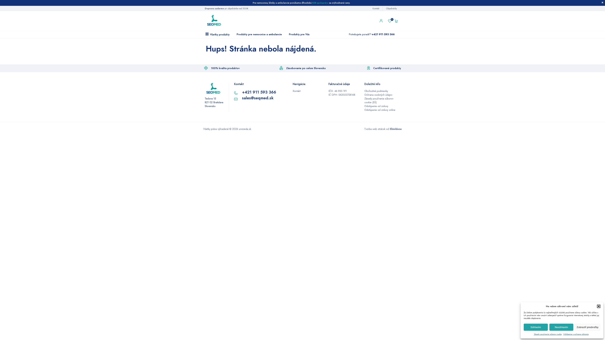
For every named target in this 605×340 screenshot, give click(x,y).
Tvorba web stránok (374, 129)
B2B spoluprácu (320, 2)
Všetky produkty (220, 34)
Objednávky (391, 8)
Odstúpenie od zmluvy (376, 106)
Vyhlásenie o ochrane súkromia (576, 334)
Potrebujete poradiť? (372, 34)
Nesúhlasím (561, 327)
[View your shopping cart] (397, 21)
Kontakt (376, 8)
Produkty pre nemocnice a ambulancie (259, 34)
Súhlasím (535, 327)
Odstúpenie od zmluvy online (379, 110)
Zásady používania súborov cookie (548, 334)
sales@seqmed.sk (258, 98)
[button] (598, 306)
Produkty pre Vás (299, 34)
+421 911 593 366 (259, 92)
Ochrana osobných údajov (378, 95)
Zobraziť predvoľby (588, 327)
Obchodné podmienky (376, 91)
